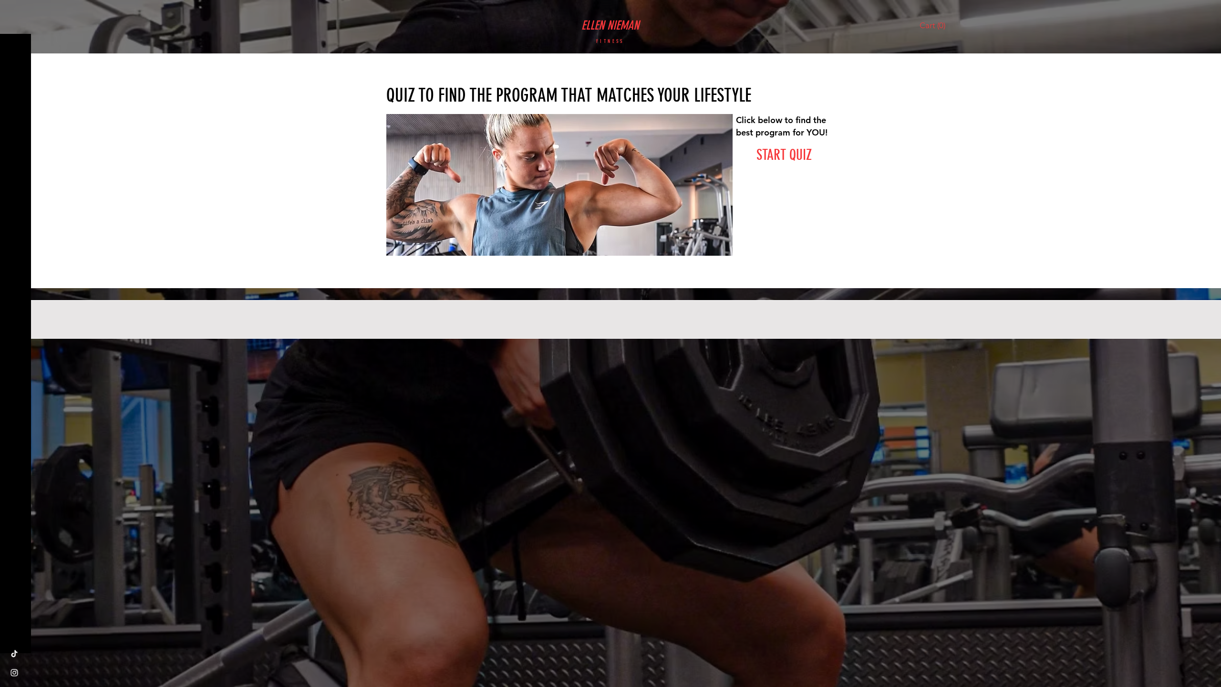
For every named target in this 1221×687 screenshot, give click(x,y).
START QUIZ (784, 155)
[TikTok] (14, 653)
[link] (935, 25)
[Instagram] (14, 672)
